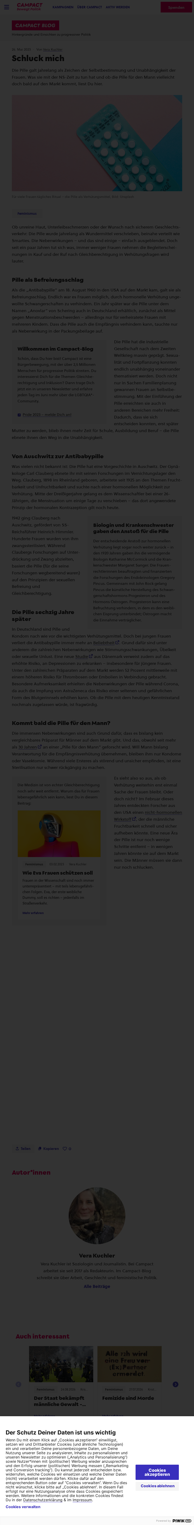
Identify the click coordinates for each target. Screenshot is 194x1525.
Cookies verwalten (23, 1507)
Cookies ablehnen (158, 1485)
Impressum (82, 1499)
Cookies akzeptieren (157, 1472)
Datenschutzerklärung (42, 1499)
